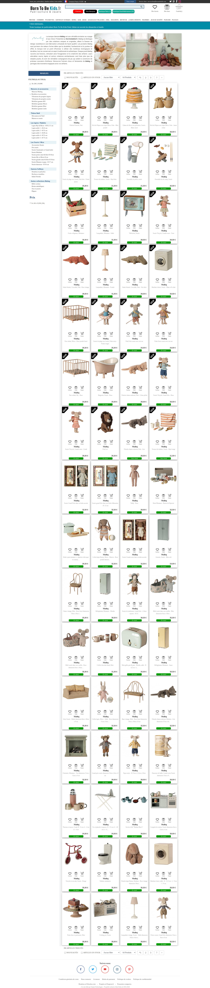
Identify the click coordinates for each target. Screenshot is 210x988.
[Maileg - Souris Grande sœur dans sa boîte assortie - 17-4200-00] (134, 530)
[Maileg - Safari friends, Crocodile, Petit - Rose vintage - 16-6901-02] (76, 260)
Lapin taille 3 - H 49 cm (39, 133)
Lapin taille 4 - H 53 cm (39, 135)
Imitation (123, 20)
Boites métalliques (38, 186)
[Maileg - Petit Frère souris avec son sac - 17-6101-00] (134, 314)
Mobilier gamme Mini (39, 106)
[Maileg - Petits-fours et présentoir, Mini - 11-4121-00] (76, 908)
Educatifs (114, 20)
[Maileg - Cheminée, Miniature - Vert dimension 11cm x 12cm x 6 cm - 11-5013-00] (76, 746)
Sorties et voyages (63, 20)
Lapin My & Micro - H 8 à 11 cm (42, 126)
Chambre (40, 20)
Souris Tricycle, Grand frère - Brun (163, 395)
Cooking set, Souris (105, 935)
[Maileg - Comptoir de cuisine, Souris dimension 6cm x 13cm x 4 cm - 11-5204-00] (163, 800)
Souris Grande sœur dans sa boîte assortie (134, 557)
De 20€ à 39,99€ (37, 84)
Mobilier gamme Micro (39, 104)
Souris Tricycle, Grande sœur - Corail (76, 449)
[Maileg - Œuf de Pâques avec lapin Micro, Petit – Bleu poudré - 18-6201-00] (105, 98)
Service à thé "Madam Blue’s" (134, 827)
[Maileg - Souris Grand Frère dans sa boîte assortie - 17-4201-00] (76, 476)
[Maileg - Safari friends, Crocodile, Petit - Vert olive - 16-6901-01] (134, 260)
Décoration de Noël (38, 116)
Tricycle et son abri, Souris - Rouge (76, 881)
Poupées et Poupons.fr (106, 984)
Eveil (107, 20)
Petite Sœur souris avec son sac (163, 341)
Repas (74, 20)
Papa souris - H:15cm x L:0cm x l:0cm (134, 773)
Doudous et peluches (96, 20)
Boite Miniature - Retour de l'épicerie (163, 503)
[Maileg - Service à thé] (134, 800)
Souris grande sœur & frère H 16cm (43, 160)
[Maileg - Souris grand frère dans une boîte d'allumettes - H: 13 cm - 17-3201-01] (105, 476)
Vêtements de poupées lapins (41, 96)
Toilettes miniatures (105, 881)
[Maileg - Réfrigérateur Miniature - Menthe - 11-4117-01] (105, 584)
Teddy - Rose (134, 503)
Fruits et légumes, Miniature (76, 233)
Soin (79, 20)
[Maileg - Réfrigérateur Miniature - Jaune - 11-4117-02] (163, 638)
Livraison (96, 979)
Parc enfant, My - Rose (76, 395)
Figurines (145, 20)
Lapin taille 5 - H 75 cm (39, 138)
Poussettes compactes (124, 984)
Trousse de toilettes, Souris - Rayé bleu (105, 179)
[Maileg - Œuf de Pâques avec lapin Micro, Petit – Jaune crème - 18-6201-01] (163, 98)
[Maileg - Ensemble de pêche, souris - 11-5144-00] (134, 152)
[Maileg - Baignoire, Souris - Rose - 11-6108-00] (105, 368)
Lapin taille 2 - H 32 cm (39, 130)
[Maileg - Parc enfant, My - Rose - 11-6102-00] (76, 368)
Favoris (70, 120)
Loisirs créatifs (134, 20)
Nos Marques (90, 11)
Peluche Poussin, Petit (76, 125)
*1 (140, 78)
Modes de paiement (108, 979)
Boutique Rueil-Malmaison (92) (123, 11)
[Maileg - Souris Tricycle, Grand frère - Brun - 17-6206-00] (163, 368)
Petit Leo (105, 449)
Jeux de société (156, 20)
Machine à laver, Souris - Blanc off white (163, 287)
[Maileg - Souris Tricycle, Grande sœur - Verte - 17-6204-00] (163, 206)
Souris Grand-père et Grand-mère (42, 150)
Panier (82, 120)
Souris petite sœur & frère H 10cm (43, 155)
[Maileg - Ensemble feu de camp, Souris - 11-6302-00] (163, 152)
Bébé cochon (36, 184)
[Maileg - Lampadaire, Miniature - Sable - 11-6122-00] (105, 206)
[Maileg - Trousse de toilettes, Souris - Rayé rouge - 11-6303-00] (163, 422)
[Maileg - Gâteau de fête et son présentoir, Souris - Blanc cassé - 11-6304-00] (134, 98)
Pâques (34, 191)
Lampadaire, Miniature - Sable (105, 233)
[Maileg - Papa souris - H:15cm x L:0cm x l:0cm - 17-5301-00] (134, 746)
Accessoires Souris (38, 145)
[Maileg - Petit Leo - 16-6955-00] (105, 422)
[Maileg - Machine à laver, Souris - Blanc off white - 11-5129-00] (163, 260)
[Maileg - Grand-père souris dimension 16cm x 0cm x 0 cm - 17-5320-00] (105, 746)
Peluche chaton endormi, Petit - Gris (134, 449)
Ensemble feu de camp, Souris (163, 179)
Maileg (76, 123)
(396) (37, 203)
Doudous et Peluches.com (87, 984)
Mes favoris (154, 11)
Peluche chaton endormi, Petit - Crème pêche (134, 395)
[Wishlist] (154, 9)
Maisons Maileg (37, 92)
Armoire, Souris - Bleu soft (163, 557)
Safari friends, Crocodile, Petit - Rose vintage (76, 287)
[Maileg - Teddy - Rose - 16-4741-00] (134, 476)
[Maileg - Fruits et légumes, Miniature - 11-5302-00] (76, 206)
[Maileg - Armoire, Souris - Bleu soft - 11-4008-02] (163, 530)
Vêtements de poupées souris (41, 99)
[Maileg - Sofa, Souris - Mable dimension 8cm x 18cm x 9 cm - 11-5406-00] (76, 692)
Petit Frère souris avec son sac (134, 341)
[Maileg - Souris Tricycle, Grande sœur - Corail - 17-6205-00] (76, 422)
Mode (84, 20)
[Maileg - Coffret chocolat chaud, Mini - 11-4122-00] (105, 638)
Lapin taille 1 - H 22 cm (39, 128)
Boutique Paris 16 (105, 11)
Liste (76, 120)
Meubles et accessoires (38, 94)
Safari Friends (36, 176)
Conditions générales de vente (69, 979)
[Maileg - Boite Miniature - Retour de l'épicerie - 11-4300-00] (163, 476)
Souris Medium (37, 152)
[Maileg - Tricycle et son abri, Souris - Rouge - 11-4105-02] (76, 854)
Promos (78, 11)
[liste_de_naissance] (167, 9)
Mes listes (167, 11)
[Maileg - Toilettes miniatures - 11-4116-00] (105, 854)
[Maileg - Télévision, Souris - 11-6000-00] (134, 206)
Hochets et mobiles (38, 174)
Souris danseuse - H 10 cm (40, 164)
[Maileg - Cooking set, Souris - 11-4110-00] (105, 908)
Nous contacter (86, 979)
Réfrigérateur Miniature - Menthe (105, 611)
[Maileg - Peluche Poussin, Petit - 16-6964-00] (76, 98)
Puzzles (175, 20)
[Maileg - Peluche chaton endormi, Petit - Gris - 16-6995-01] (134, 422)
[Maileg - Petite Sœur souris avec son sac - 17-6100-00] (163, 314)
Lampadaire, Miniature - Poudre (105, 287)
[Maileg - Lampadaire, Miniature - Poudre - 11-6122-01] (105, 260)
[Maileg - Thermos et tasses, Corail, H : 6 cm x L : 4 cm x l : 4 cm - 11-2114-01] (76, 800)
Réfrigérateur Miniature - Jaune (163, 665)
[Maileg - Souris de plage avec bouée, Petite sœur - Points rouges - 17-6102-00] (105, 314)
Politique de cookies (124, 979)
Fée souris (35, 147)
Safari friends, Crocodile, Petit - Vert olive (134, 287)
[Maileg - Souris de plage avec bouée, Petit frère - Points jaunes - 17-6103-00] (76, 152)
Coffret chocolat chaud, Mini (105, 665)
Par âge (32, 20)
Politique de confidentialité (142, 979)
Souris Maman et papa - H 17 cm (42, 162)
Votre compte (130, 1)
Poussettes (49, 20)
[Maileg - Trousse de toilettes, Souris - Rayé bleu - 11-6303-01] (105, 152)
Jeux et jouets (36, 189)
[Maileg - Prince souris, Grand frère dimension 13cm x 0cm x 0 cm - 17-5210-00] (163, 908)
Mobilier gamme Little (39, 109)
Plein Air (167, 20)
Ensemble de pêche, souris (134, 179)
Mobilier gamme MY (39, 101)
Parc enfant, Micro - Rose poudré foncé (76, 341)
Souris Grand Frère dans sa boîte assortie (76, 503)
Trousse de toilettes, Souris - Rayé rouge (163, 449)
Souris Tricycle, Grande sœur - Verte (163, 233)
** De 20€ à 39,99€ (35, 203)
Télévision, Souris (134, 233)
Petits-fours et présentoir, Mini (76, 935)
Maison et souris (37, 118)
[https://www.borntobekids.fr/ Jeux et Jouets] (46, 8)
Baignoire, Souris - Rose (105, 395)
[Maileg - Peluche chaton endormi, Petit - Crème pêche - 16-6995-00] (134, 368)
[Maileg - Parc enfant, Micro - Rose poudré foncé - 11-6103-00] (76, 314)
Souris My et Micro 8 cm (40, 157)
